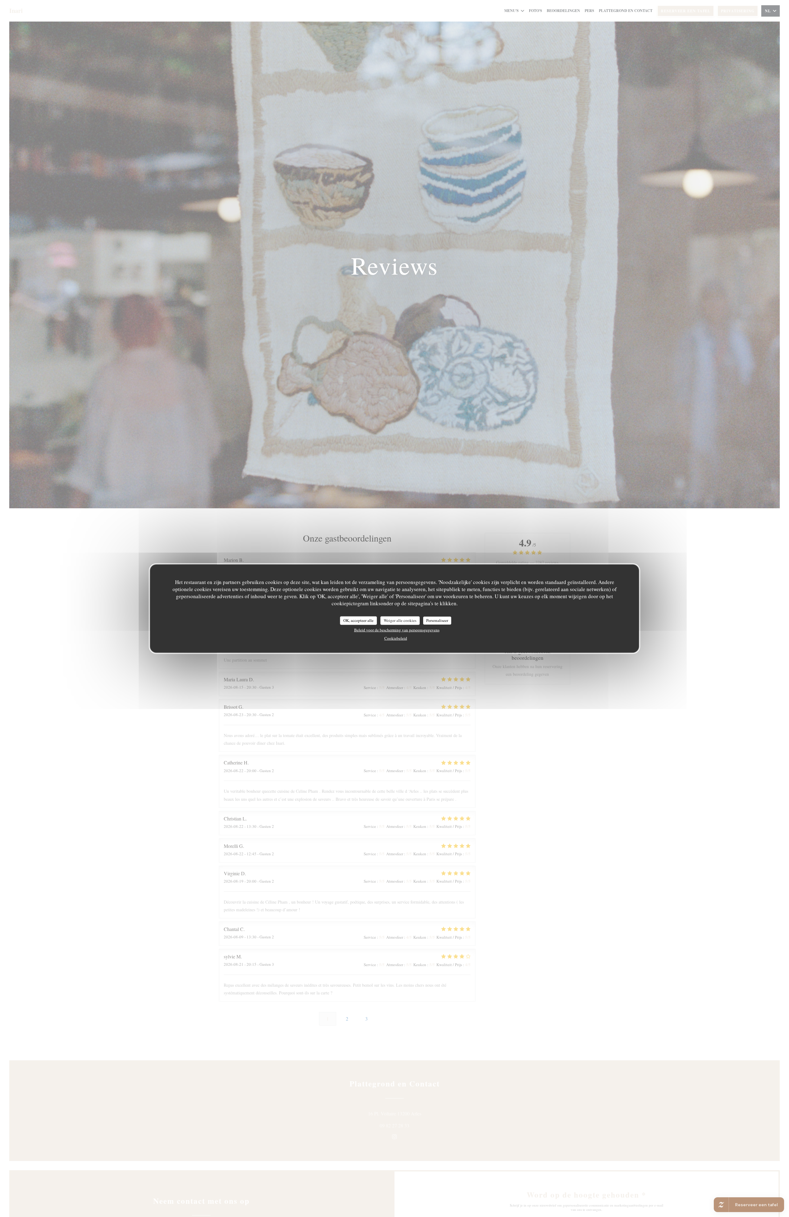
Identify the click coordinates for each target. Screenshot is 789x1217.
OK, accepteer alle (358, 620)
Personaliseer (437, 620)
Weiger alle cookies (400, 620)
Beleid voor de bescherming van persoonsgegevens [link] (396, 629)
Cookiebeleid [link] (395, 638)
